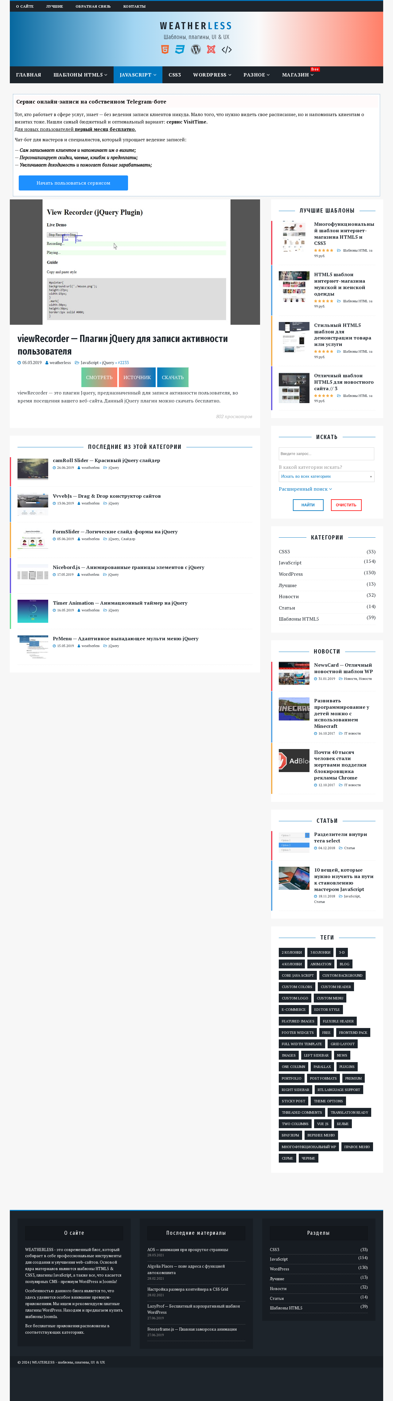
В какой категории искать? (310, 467)
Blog (344, 964)
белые (343, 1123)
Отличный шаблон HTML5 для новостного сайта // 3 (344, 382)
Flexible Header (338, 1021)
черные (308, 1158)
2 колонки (292, 952)
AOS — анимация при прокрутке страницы (187, 1249)
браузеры (290, 1135)
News (342, 1055)
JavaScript (136, 74)
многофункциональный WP (309, 1146)
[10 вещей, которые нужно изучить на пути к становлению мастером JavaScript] (294, 885)
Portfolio (292, 1078)
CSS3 (175, 74)
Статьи (287, 607)
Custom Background (342, 975)
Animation (320, 964)
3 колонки (320, 952)
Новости (289, 596)
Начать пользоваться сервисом (73, 182)
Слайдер (128, 539)
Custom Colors (297, 986)
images (289, 1055)
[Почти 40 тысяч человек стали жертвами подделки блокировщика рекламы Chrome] (294, 767)
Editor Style (327, 1009)
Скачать (173, 377)
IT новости (352, 733)
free (326, 1032)
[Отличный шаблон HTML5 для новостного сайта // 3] (294, 399)
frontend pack (353, 1032)
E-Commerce (294, 1009)
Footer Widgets (298, 1032)
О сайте (25, 6)
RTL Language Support (339, 1089)
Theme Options (328, 1101)
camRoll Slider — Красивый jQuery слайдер (106, 460)
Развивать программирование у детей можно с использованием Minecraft (341, 713)
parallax (322, 1066)
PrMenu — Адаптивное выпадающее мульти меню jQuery (125, 638)
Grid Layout (343, 1044)
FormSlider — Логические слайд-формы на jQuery (115, 531)
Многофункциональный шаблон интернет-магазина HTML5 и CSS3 (344, 233)
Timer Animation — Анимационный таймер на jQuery (120, 602)
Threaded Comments (302, 1112)
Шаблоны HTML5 (78, 74)
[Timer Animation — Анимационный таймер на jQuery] (33, 618)
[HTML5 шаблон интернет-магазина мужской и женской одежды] (294, 298)
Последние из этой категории (135, 446)
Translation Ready (349, 1112)
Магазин (295, 74)
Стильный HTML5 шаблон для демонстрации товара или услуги (342, 334)
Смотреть (99, 377)
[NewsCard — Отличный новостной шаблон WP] (294, 680)
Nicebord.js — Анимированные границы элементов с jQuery (128, 567)
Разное (254, 74)
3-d (342, 952)
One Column (293, 1066)
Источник (137, 377)
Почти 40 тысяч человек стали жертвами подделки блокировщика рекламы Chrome (340, 765)
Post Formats (323, 1078)
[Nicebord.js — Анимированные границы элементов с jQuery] (33, 583)
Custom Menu (330, 998)
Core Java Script (298, 975)
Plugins (347, 1066)
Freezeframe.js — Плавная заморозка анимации (192, 1329)
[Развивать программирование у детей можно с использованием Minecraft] (294, 716)
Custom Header (336, 986)
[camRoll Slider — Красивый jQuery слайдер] (33, 476)
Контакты (134, 6)
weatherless (60, 362)
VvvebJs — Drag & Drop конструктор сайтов (107, 496)
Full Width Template (302, 1044)
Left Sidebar (316, 1055)
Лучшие (54, 6)
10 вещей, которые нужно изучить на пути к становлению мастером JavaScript (344, 879)
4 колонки (292, 964)
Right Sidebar (295, 1089)
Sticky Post (293, 1101)
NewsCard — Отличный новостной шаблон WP (343, 668)
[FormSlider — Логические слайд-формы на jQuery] (33, 547)
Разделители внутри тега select (340, 837)
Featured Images (298, 1021)
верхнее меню (321, 1135)
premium (353, 1078)
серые (287, 1158)
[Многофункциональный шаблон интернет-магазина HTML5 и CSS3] (294, 247)
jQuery (108, 362)
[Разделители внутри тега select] (294, 850)
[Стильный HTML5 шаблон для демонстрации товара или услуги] (294, 348)
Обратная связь (93, 6)
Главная (28, 74)
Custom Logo (295, 998)
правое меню (357, 1146)
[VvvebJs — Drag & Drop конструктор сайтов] (33, 511)
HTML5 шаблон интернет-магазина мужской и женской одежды (339, 284)
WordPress (210, 74)
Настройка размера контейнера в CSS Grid (187, 1289)
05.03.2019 (31, 362)
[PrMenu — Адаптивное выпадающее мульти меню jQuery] (33, 654)
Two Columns (295, 1123)
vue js (323, 1123)
